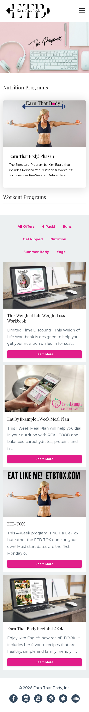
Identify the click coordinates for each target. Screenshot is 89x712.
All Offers (26, 227)
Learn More (44, 354)
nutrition (58, 239)
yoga (61, 252)
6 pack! (48, 227)
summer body (36, 252)
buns (67, 227)
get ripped (33, 239)
